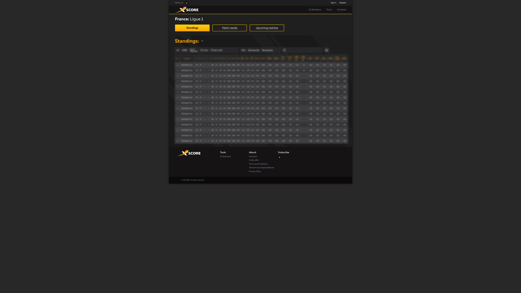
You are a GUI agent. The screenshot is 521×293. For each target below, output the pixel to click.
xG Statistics (315, 10)
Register (342, 3)
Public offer (254, 160)
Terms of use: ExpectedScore (261, 168)
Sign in (333, 3)
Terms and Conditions (258, 164)
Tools (329, 10)
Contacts (341, 10)
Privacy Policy (255, 171)
